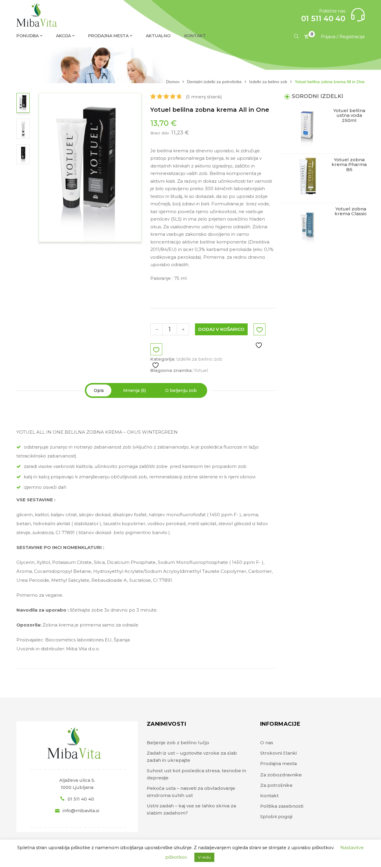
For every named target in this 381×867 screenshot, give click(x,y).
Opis (99, 390)
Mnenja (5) (134, 390)
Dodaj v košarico (221, 329)
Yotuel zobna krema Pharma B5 (349, 164)
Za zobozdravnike (281, 775)
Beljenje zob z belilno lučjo (178, 742)
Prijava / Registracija (343, 36)
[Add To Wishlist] (259, 336)
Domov (172, 81)
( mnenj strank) (204, 97)
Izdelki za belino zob (268, 81)
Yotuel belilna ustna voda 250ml (349, 115)
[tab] (98, 390)
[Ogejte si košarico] (307, 36)
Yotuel (201, 370)
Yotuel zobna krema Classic (351, 211)
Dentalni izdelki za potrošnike (214, 81)
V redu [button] (204, 857)
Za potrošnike (276, 785)
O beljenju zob (181, 390)
